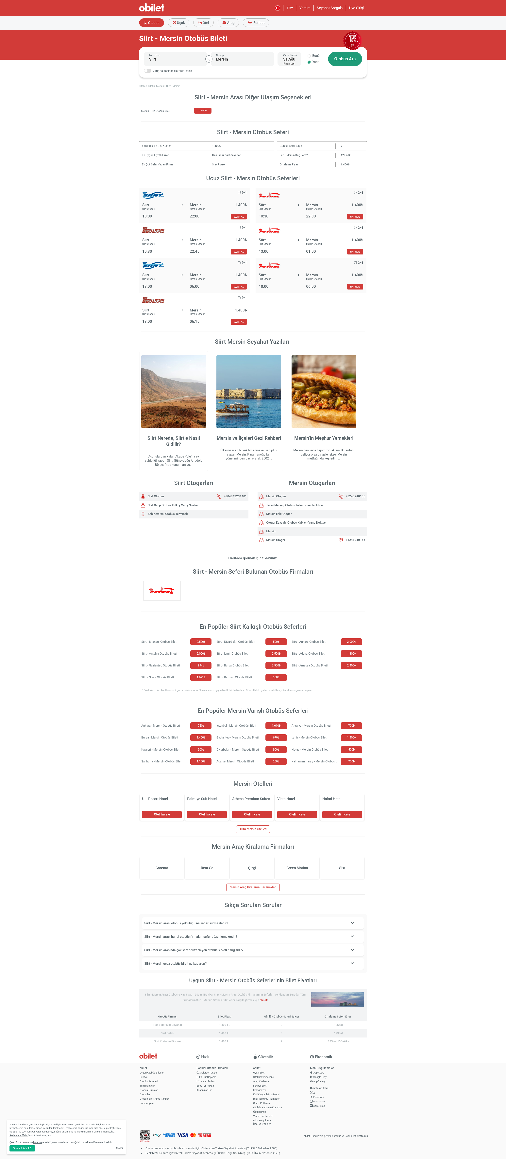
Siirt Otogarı (155, 496)
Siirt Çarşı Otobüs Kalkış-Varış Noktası (173, 505)
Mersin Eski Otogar (278, 514)
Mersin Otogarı (275, 496)
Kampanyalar (147, 1103)
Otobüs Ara (345, 58)
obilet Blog (319, 1105)
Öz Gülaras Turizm (206, 1072)
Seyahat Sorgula (330, 8)
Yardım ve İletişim (263, 1116)
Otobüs (153, 23)
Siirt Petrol (219, 164)
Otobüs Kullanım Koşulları (267, 1107)
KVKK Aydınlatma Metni (266, 1094)
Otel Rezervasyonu (263, 1076)
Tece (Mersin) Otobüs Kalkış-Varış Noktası (294, 505)
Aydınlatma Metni (18, 1135)
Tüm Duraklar (147, 1085)
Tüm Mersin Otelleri (253, 829)
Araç (230, 23)
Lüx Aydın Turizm (205, 1081)
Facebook (318, 1097)
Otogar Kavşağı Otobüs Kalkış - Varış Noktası (296, 522)
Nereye (220, 55)
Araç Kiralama (261, 1081)
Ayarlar (119, 1148)
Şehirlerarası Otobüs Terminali (167, 514)
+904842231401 (235, 496)
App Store (318, 1072)
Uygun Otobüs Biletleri (152, 1072)
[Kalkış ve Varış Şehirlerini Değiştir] (208, 59)
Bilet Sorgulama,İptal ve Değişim (262, 1122)
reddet (45, 1131)
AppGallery (319, 1081)
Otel (205, 23)
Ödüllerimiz (259, 1111)
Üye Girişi (356, 8)
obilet (263, 1000)
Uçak (180, 23)
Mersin (270, 531)
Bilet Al (143, 1076)
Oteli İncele (162, 814)
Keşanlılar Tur (204, 1090)
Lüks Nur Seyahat (206, 1076)
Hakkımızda (259, 1090)
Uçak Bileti (259, 1072)
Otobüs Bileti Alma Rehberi (154, 1098)
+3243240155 (355, 496)
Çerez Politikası (261, 1103)
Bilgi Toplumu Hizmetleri (266, 1098)
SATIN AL (239, 216)
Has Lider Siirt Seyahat (226, 155)
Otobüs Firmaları (149, 1090)
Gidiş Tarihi (290, 55)
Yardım (305, 8)
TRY (290, 8)
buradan (37, 1142)
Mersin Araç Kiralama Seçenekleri (253, 887)
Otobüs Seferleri (149, 1081)
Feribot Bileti (260, 1085)
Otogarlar (145, 1094)
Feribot (259, 23)
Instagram (319, 1101)
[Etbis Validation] (145, 1136)
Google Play (320, 1076)
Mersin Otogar (275, 540)
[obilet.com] (161, 11)
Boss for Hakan (205, 1085)
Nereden (154, 55)
